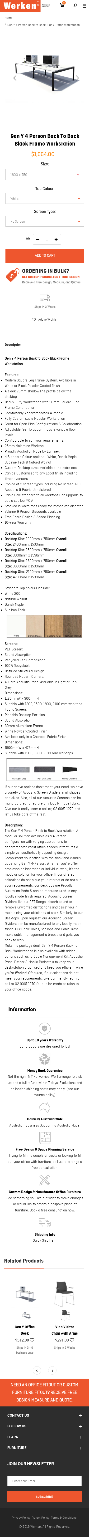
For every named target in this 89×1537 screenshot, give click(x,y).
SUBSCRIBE (44, 1497)
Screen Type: (45, 211)
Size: (45, 164)
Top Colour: (44, 188)
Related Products (24, 1261)
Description (13, 345)
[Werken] (25, 6)
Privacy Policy (21, 1518)
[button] (45, 320)
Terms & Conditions (63, 1518)
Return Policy (40, 1518)
